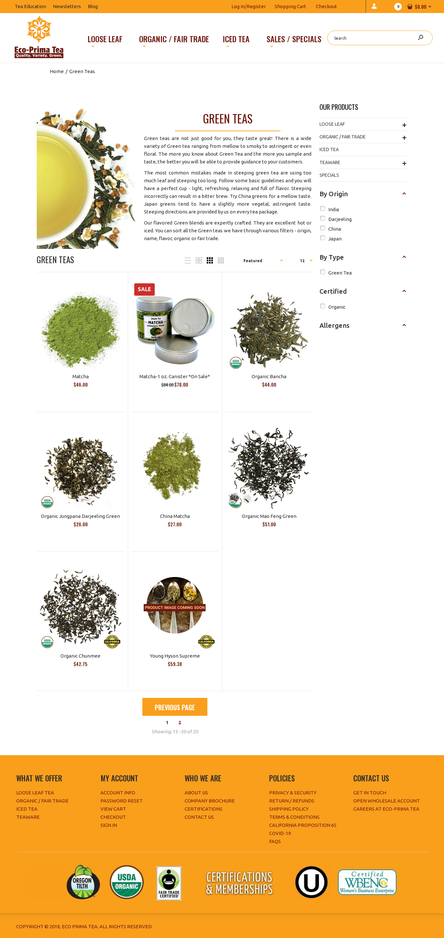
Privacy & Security (293, 792)
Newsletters (70, 6)
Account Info (117, 792)
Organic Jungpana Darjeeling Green (80, 516)
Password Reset (121, 800)
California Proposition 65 (302, 825)
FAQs (275, 841)
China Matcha (175, 516)
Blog (96, 6)
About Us (196, 792)
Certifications (203, 809)
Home (57, 71)
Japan (335, 238)
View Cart (113, 809)
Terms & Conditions (294, 817)
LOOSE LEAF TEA (35, 792)
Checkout (326, 6)
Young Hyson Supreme (175, 656)
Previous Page (175, 707)
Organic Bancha (269, 376)
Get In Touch (369, 792)
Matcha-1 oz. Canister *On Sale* (174, 376)
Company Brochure (210, 800)
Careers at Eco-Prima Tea (386, 809)
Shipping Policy (289, 809)
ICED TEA (26, 809)
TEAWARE (28, 817)
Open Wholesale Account (386, 800)
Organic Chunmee (80, 656)
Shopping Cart (290, 6)
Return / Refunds (291, 800)
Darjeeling (340, 219)
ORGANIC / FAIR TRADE (42, 800)
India (333, 209)
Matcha (80, 376)
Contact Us (199, 817)
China (334, 229)
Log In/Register (248, 6)
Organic (337, 307)
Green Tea (340, 273)
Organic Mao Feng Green (269, 516)
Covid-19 (280, 833)
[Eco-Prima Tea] (39, 56)
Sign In (108, 825)
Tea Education (34, 6)
